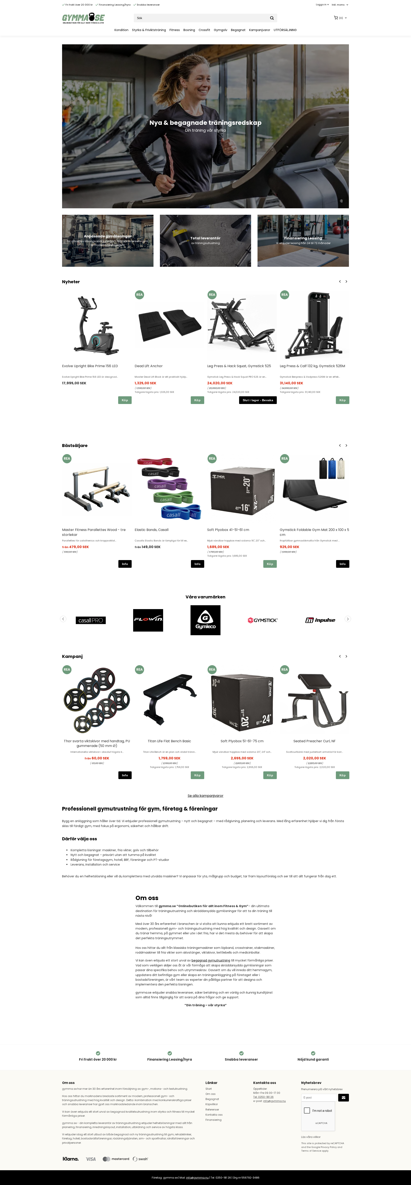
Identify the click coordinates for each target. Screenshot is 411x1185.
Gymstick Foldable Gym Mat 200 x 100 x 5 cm (314, 532)
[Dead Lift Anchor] (139, 295)
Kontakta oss (214, 1114)
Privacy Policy (329, 1147)
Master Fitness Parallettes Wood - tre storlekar (94, 532)
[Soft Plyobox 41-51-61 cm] (212, 459)
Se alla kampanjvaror (205, 795)
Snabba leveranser (148, 4)
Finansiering (214, 1120)
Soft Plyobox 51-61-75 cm (242, 741)
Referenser (212, 1109)
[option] (97, 347)
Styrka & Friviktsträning (149, 30)
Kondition (121, 30)
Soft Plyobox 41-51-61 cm (228, 529)
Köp (125, 400)
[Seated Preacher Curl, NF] (284, 670)
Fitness (175, 30)
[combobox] (340, 4)
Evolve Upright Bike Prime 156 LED (90, 366)
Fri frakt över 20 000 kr (79, 4)
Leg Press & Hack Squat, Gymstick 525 (239, 366)
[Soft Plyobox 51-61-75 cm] (212, 670)
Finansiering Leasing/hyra (114, 4)
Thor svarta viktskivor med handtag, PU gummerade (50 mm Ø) (97, 743)
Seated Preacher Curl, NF (314, 741)
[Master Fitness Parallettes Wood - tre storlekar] (67, 459)
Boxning (189, 30)
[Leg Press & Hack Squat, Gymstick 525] (212, 295)
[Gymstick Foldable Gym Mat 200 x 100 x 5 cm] (284, 459)
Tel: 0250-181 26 (263, 1097)
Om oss (211, 1094)
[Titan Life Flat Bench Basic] (139, 670)
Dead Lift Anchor (149, 366)
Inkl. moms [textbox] (338, 4)
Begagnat (238, 30)
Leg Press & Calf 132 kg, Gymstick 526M (312, 366)
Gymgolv (220, 30)
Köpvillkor (212, 1104)
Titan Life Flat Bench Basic (169, 741)
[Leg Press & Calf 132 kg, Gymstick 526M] (284, 295)
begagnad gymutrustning (211, 960)
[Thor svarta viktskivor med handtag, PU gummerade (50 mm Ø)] (67, 670)
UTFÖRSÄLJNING (285, 30)
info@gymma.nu (274, 1101)
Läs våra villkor (310, 1137)
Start (209, 1089)
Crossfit (204, 30)
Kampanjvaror (259, 30)
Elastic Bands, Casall (151, 529)
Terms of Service (311, 1150)
